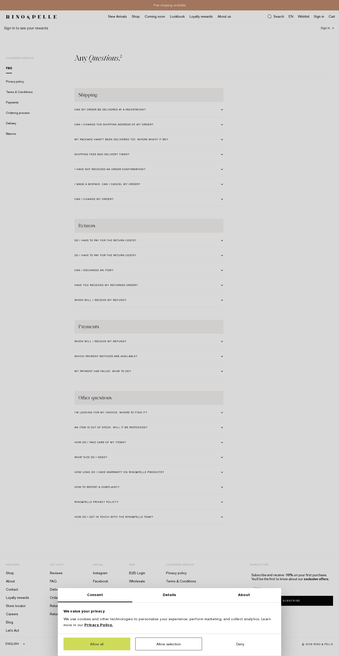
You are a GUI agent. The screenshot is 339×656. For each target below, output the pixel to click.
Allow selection (168, 644)
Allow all (96, 644)
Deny (240, 644)
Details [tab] (169, 594)
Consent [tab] (95, 594)
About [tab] (244, 594)
